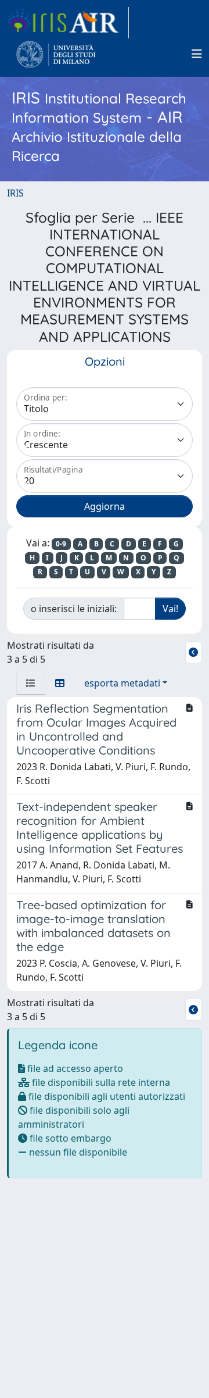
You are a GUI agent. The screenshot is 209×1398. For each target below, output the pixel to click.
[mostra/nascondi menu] (197, 54)
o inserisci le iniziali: (74, 608)
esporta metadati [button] (122, 683)
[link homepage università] (56, 54)
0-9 (61, 544)
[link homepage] (68, 22)
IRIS (15, 193)
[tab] (30, 683)
